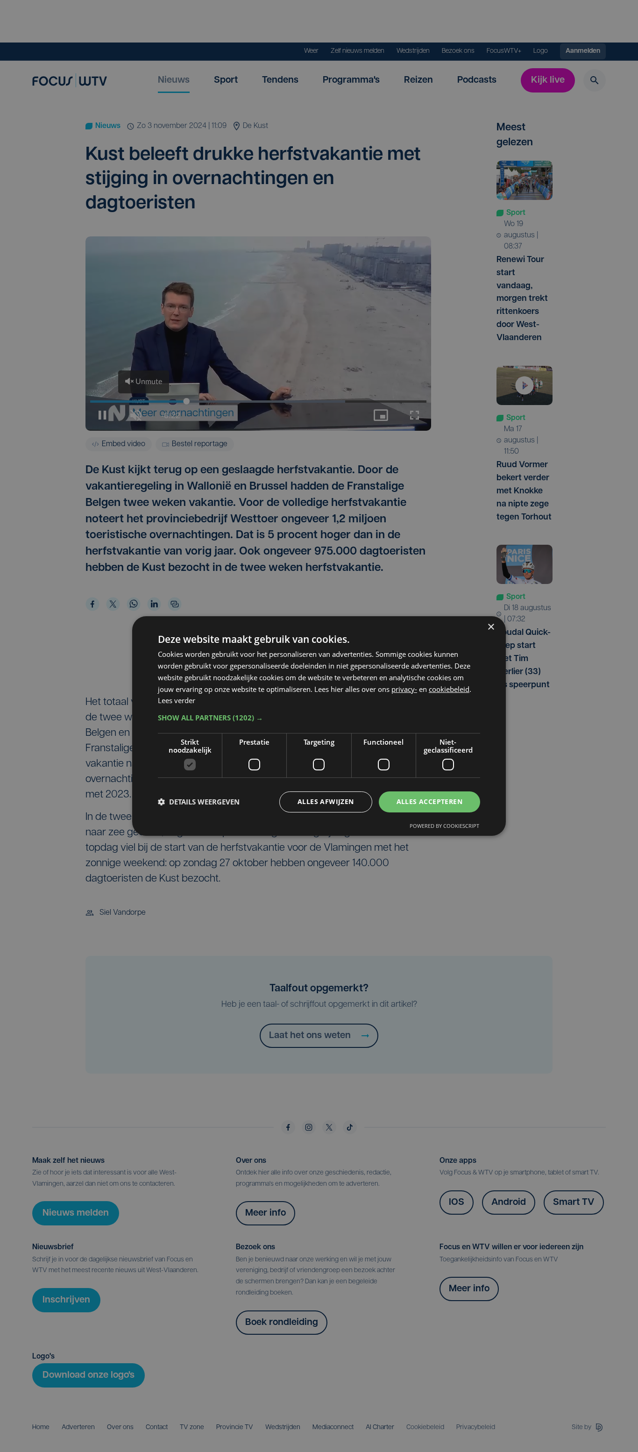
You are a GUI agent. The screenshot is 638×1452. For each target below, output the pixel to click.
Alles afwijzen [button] (326, 801)
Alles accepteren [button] (429, 801)
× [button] (490, 627)
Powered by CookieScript (444, 825)
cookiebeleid (449, 689)
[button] (319, 717)
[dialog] (319, 726)
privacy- (404, 689)
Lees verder (176, 700)
